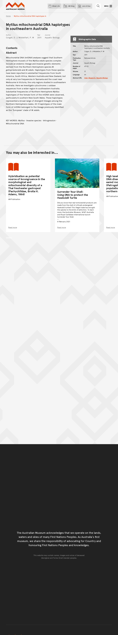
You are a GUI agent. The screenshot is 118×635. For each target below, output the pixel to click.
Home (8, 16)
